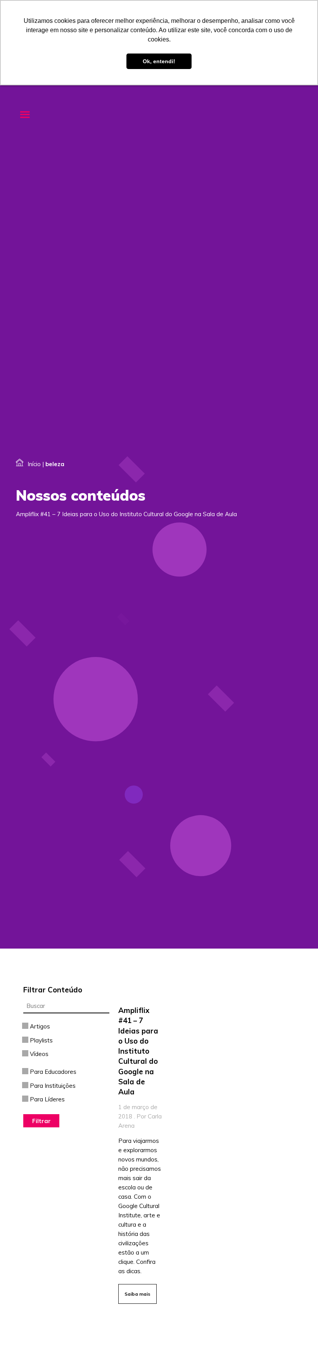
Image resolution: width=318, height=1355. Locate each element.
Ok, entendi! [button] (159, 61)
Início (34, 464)
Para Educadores (52, 1071)
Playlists (40, 1040)
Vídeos (38, 1054)
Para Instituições (52, 1085)
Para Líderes (46, 1099)
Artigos (39, 1026)
